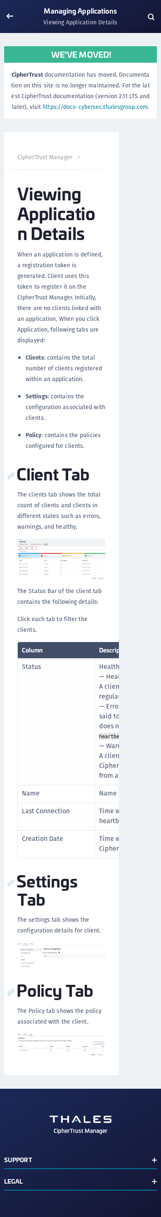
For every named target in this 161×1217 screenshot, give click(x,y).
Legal (13, 1181)
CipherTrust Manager (44, 157)
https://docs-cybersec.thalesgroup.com (95, 107)
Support (18, 1159)
